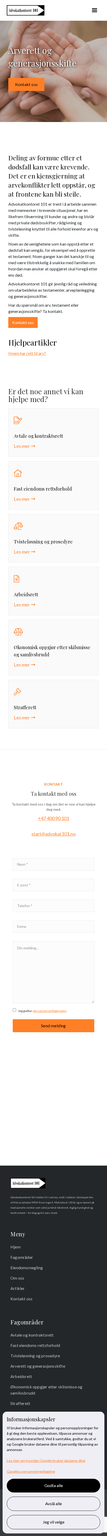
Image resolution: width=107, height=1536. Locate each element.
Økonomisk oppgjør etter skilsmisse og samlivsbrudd (46, 1389)
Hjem (15, 1246)
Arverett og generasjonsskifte (37, 1365)
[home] (24, 10)
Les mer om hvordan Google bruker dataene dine (46, 1460)
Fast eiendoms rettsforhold (35, 1345)
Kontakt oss (26, 84)
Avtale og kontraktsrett (32, 1334)
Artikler (17, 1288)
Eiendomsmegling (26, 1267)
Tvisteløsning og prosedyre (35, 1355)
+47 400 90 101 (53, 818)
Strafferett (20, 1403)
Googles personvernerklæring (31, 1471)
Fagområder (21, 1257)
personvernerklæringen (49, 1011)
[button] (94, 10)
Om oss (17, 1277)
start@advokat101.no (53, 834)
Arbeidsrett (21, 1376)
